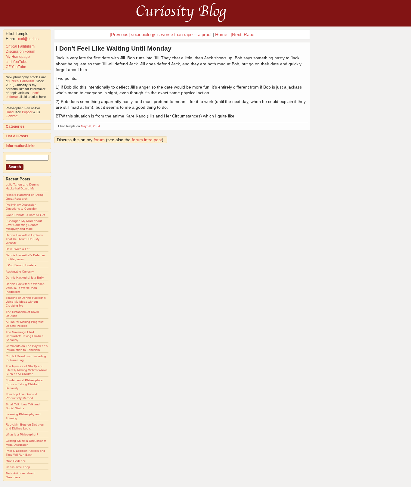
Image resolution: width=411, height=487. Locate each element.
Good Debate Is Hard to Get (25, 215)
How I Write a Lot (17, 249)
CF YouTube (16, 67)
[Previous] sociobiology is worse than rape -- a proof (161, 34)
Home (221, 34)
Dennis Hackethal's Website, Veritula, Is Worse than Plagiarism (25, 287)
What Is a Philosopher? (22, 434)
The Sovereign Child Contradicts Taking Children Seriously (25, 336)
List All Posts (17, 136)
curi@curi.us (28, 39)
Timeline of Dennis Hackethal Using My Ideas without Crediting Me (26, 301)
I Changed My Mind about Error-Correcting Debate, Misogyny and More (24, 224)
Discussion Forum (20, 51)
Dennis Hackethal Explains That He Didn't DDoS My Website (24, 239)
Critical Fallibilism (20, 46)
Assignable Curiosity (20, 271)
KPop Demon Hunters (21, 265)
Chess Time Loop (18, 467)
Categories (15, 126)
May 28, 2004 (90, 126)
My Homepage (18, 57)
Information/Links (21, 146)
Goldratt (11, 116)
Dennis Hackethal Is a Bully (25, 277)
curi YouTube (16, 62)
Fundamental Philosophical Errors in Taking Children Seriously (24, 384)
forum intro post (147, 139)
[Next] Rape (242, 34)
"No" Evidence (16, 461)
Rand (10, 112)
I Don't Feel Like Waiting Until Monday (114, 48)
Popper (27, 112)
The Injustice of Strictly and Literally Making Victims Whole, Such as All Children (27, 370)
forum (99, 139)
